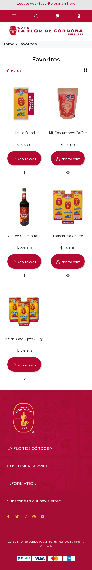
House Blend (24, 133)
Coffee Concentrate (24, 236)
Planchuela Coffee (68, 236)
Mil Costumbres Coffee (68, 133)
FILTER (16, 70)
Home (8, 44)
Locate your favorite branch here (46, 3)
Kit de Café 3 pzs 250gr (24, 339)
